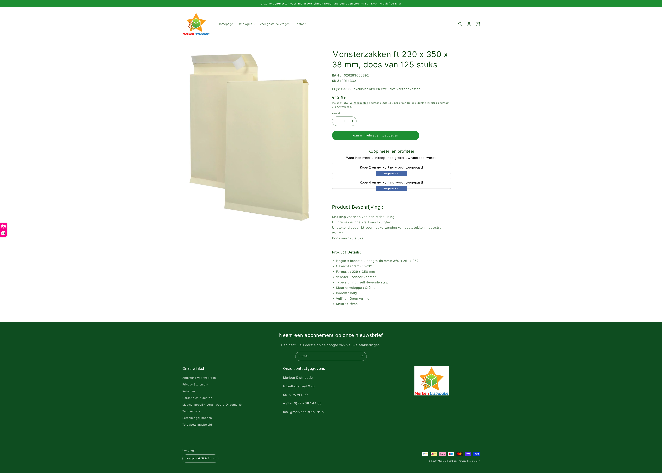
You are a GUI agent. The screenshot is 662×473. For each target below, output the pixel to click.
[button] (246, 24)
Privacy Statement (195, 384)
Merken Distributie (448, 461)
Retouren (188, 391)
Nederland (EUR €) (199, 458)
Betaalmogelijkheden (197, 418)
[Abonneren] (362, 356)
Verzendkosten (359, 102)
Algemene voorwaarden (199, 377)
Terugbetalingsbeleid (197, 424)
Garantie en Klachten (197, 398)
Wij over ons (191, 411)
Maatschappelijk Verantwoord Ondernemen (212, 404)
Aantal (336, 113)
